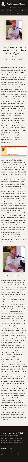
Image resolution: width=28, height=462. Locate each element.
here (14, 132)
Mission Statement (10, 10)
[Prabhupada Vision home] (14, 4)
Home (3, 10)
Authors (18, 10)
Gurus (20, 59)
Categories (19, 13)
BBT (2, 454)
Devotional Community (11, 59)
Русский (24, 10)
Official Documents (11, 13)
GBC (2, 452)
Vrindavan (17, 452)
